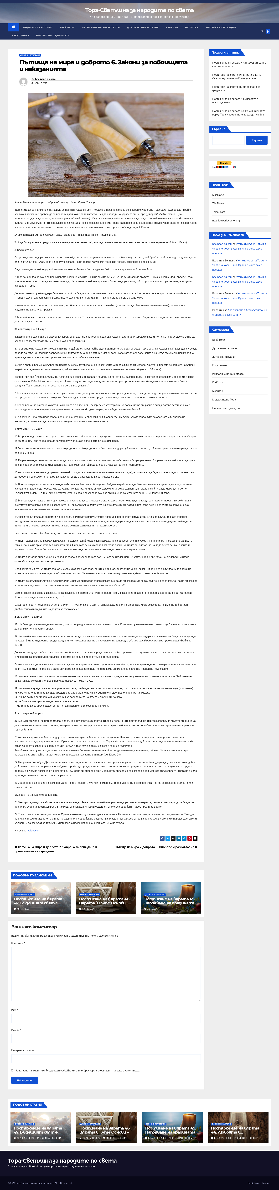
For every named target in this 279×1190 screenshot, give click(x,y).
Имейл (16, 1030)
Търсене (218, 129)
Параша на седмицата (53, 35)
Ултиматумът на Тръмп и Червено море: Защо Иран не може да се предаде (239, 249)
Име (14, 1010)
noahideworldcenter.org (226, 220)
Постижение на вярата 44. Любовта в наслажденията (235, 1132)
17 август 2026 (223, 1138)
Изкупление (20, 35)
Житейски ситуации (221, 27)
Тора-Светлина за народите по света (139, 10)
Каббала (172, 27)
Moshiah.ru (218, 195)
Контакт (266, 1183)
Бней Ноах (67, 27)
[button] (262, 31)
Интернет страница (22, 1050)
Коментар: (18, 943)
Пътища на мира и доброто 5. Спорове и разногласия (154, 847)
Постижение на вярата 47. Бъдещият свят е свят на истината (38, 903)
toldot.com (34, 830)
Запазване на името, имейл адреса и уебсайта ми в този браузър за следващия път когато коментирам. (77, 1070)
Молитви (192, 27)
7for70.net (218, 203)
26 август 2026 (26, 1138)
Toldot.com (218, 212)
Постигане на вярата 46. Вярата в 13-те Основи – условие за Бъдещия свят (105, 903)
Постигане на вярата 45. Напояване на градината (169, 901)
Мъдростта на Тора (38, 27)
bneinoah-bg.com (45, 79)
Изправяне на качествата (101, 27)
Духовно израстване (143, 27)
